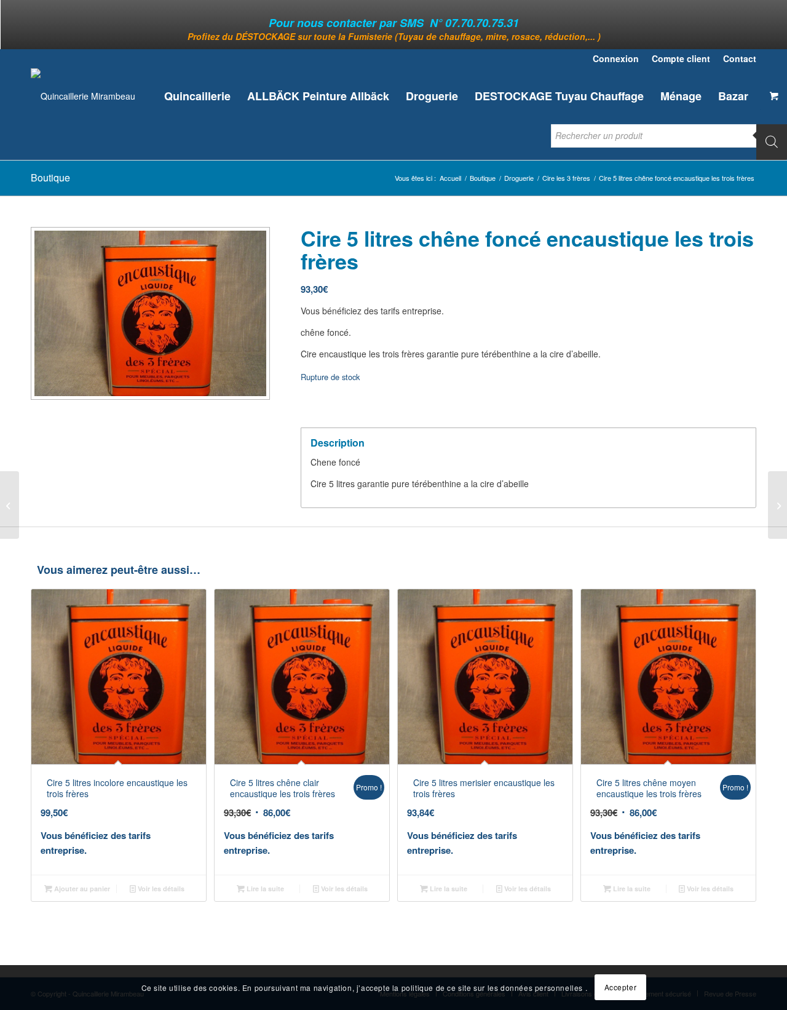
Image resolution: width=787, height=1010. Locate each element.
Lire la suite (264, 888)
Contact (739, 58)
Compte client (681, 58)
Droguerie (519, 178)
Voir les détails (160, 888)
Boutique (50, 177)
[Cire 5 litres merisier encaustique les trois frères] (9, 505)
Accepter (620, 987)
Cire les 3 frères (566, 178)
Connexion (616, 58)
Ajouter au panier (81, 888)
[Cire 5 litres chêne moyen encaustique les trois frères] (777, 505)
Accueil (450, 178)
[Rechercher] (771, 141)
